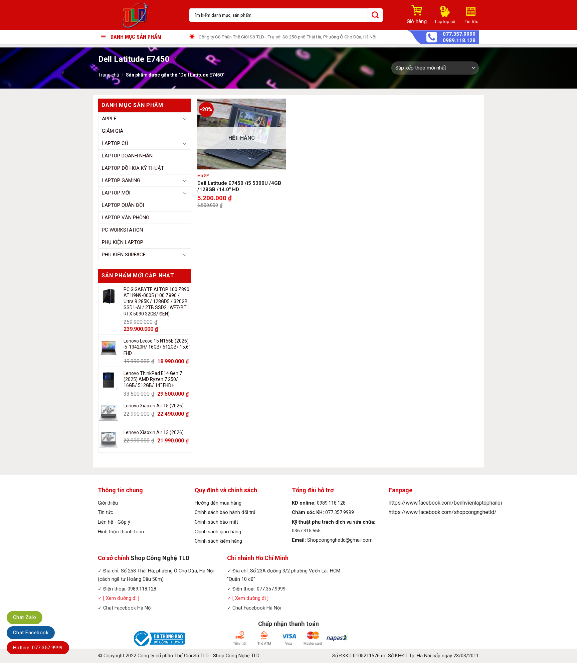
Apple (109, 119)
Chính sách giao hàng (218, 532)
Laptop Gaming (121, 180)
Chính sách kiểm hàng (218, 541)
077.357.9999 (459, 34)
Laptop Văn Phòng (125, 218)
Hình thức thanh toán (121, 532)
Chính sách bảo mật (216, 522)
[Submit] (375, 15)
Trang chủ (108, 75)
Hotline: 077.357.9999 (38, 648)
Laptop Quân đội (123, 205)
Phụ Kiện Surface (124, 255)
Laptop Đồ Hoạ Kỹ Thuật (133, 168)
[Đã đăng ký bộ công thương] (158, 638)
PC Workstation (122, 230)
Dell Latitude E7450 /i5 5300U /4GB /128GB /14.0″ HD (239, 186)
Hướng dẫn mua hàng (218, 503)
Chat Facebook (30, 633)
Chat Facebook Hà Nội (127, 608)
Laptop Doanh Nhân (127, 156)
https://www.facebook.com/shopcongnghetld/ (443, 512)
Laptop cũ (115, 143)
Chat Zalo (24, 617)
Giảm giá (112, 131)
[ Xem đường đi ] (120, 598)
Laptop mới (116, 193)
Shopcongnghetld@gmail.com (340, 540)
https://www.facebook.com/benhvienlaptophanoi (445, 503)
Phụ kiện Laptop (122, 242)
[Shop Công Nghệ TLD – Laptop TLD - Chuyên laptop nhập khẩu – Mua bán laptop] (138, 15)
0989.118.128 (459, 40)
